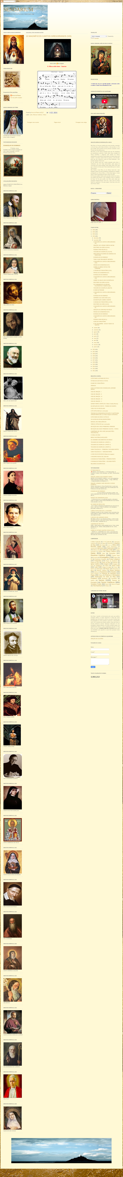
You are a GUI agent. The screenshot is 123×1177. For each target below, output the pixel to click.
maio (95, 338)
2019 (94, 355)
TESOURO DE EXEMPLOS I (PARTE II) (101, 444)
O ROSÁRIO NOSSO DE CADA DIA (100, 456)
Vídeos (44, 114)
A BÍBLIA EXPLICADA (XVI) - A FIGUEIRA (101, 510)
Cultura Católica (111, 551)
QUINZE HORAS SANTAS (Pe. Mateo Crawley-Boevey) (104, 403)
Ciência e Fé (96, 549)
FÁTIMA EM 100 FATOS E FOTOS (99, 380)
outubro (96, 327)
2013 (94, 368)
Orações (113, 572)
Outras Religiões (95, 573)
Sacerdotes (114, 578)
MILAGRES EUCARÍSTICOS (98, 463)
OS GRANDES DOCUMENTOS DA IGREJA (101, 439)
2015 (94, 364)
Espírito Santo (116, 555)
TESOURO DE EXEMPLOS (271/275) (102, 251)
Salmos (92, 580)
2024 (94, 234)
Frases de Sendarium (111, 560)
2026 (94, 229)
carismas (93, 548)
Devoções (112, 553)
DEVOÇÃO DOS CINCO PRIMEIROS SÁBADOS (103, 426)
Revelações (105, 578)
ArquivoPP (110, 543)
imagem (106, 564)
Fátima (115, 557)
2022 (94, 349)
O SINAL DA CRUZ (95, 435)
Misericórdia (115, 568)
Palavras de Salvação (109, 573)
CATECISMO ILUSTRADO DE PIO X (100, 378)
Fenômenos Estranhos (100, 559)
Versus (107, 584)
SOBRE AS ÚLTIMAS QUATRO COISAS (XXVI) (102, 530)
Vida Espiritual (97, 585)
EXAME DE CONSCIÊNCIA (97, 383)
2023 (94, 236)
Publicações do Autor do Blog (105, 576)
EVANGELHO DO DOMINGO (11, 145)
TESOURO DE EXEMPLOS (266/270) (102, 288)
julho (95, 334)
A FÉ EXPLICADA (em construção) (99, 411)
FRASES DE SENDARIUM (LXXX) (99, 497)
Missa (92, 570)
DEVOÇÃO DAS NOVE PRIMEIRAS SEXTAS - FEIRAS (104, 429)
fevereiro (96, 344)
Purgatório (94, 578)
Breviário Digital (96, 546)
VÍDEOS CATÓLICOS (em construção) (100, 424)
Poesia (100, 575)
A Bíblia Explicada (95, 541)
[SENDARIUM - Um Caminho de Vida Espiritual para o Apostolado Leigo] (61, 1162)
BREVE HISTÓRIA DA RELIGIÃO (99, 437)
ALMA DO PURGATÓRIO (99, 321)
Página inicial (57, 122)
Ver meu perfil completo (16, 97)
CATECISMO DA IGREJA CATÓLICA (100, 417)
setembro (96, 329)
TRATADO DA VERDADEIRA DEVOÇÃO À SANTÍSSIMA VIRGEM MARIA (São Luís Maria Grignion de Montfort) (105, 414)
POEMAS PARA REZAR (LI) (100, 249)
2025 (94, 232)
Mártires (92, 568)
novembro (96, 240)
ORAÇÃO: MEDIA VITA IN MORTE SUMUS (101, 476)
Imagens (115, 564)
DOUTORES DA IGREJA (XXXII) (101, 247)
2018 (94, 358)
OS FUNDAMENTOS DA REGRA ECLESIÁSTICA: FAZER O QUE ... (102, 285)
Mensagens (100, 568)
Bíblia (114, 545)
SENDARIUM (18, 9)
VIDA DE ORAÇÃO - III (96, 396)
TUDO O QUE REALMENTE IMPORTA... (103, 259)
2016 (94, 362)
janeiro (95, 346)
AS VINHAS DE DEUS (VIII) (98, 504)
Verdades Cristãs (96, 584)
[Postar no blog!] (52, 112)
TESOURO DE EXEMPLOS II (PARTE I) (101, 447)
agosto (95, 332)
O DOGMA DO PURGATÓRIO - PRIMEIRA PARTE (103, 459)
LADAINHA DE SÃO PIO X (97, 523)
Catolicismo (110, 548)
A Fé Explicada (107, 541)
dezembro (96, 238)
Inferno (107, 565)
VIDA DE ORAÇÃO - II (96, 394)
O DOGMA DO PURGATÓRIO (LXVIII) (102, 302)
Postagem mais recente (33, 122)
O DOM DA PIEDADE (98, 290)
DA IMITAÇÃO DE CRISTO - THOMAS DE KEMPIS (103, 406)
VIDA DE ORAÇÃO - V (96, 401)
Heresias (115, 562)
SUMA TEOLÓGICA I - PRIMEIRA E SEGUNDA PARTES (105, 449)
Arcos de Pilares (16, 95)
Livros (115, 567)
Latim (31, 114)
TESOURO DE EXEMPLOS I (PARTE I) (100, 442)
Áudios (109, 545)
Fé (91, 559)
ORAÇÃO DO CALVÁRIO (97, 638)
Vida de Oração (116, 584)
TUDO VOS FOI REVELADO (98, 408)
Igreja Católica (95, 564)
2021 (94, 351)
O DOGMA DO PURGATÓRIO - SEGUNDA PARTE (103, 461)
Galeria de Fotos (95, 562)
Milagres (107, 568)
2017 (94, 360)
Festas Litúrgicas (114, 559)
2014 (94, 366)
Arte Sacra (102, 545)
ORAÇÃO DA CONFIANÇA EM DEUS (102, 309)
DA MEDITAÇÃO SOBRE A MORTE (102, 300)
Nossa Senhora (115, 570)
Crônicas (100, 551)
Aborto (99, 543)
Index (92, 565)
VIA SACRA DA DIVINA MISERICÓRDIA (101, 419)
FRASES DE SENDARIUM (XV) (101, 272)
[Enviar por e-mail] (50, 112)
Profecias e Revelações (112, 575)
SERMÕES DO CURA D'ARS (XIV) (102, 297)
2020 (94, 353)
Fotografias (98, 560)
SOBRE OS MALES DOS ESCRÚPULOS (103, 280)
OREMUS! (93, 385)
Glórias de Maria (106, 562)
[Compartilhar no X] (53, 112)
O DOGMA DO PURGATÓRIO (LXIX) (102, 270)
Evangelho (104, 557)
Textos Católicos (108, 582)
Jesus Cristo (116, 565)
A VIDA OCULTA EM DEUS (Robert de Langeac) (102, 454)
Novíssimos (103, 572)
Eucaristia (95, 557)
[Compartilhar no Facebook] (55, 112)
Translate (96, 38)
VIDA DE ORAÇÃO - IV (96, 399)
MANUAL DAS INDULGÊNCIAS (98, 421)
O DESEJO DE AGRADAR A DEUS (99, 517)
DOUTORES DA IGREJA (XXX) (101, 304)
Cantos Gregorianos (112, 546)
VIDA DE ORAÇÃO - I (96, 391)
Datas (93, 553)
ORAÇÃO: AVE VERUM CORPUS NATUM (103, 245)
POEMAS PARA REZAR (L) (100, 319)
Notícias (96, 572)
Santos (101, 580)
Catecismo (100, 548)
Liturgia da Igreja (106, 567)
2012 (94, 370)
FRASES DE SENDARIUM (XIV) (101, 311)
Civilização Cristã (107, 549)
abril (95, 340)
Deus (103, 553)
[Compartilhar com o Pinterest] (56, 112)
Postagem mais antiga (81, 122)
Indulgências (99, 565)
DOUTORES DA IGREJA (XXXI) (101, 282)
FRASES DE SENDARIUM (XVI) (101, 265)
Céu (119, 548)
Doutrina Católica (98, 555)
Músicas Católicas (37, 114)
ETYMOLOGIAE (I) (95, 470)
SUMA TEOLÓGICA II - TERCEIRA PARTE (101, 451)
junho (95, 336)
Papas (93, 575)
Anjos (103, 543)
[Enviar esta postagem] (47, 112)
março (95, 342)
